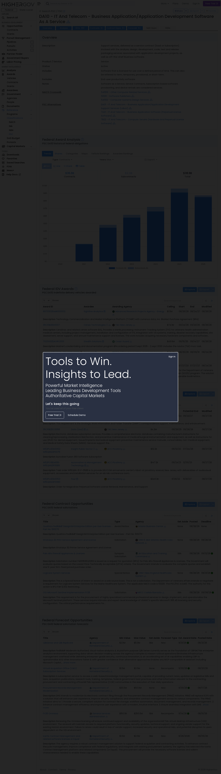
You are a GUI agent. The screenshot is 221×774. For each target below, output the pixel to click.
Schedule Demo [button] (77, 415)
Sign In (172, 356)
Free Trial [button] (53, 415)
